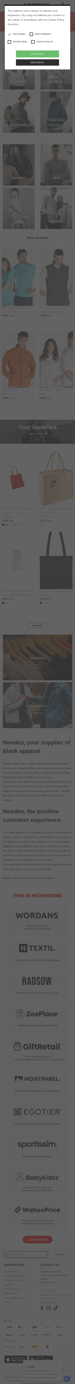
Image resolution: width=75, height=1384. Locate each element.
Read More (13, 24)
